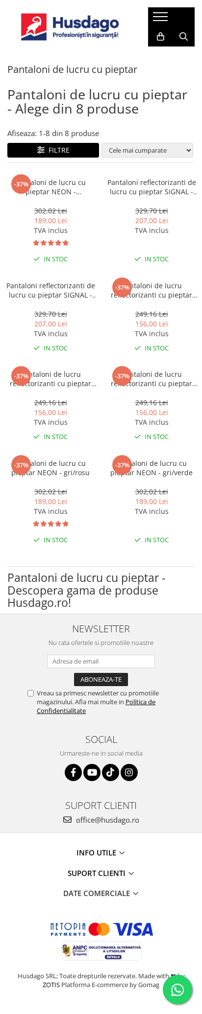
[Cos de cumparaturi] (160, 36)
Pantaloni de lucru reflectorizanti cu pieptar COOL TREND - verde (151, 378)
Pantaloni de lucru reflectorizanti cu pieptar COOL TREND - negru (50, 378)
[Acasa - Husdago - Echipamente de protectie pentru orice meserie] (70, 27)
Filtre (57, 150)
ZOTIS (51, 984)
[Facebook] (73, 772)
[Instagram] (129, 772)
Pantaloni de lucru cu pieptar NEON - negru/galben (51, 187)
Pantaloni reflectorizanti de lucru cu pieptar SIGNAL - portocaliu (50, 290)
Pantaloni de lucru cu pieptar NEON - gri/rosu (50, 468)
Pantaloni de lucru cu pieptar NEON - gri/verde (151, 468)
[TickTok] (110, 772)
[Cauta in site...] (184, 36)
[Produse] (161, 19)
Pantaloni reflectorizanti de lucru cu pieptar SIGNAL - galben (151, 187)
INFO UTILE (97, 852)
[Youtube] (92, 772)
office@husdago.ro (106, 820)
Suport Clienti (97, 873)
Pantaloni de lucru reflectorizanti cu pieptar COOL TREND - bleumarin (152, 290)
